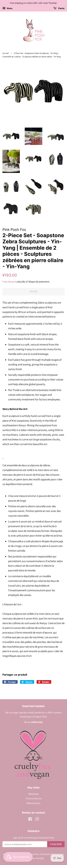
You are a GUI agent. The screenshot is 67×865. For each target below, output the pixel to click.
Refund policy (33, 803)
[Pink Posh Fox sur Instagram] (37, 819)
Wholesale (33, 793)
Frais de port (9, 281)
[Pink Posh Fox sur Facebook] (30, 819)
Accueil (5, 53)
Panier (61, 8)
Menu (9, 8)
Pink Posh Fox (32, 854)
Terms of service (33, 798)
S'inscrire (56, 844)
